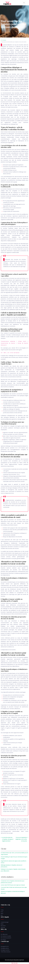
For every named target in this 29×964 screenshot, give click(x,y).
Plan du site (14, 963)
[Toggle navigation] (24, 3)
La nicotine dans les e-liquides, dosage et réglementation (7, 839)
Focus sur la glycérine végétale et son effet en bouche (21, 839)
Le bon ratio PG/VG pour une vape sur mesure (13, 885)
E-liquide (4, 40)
